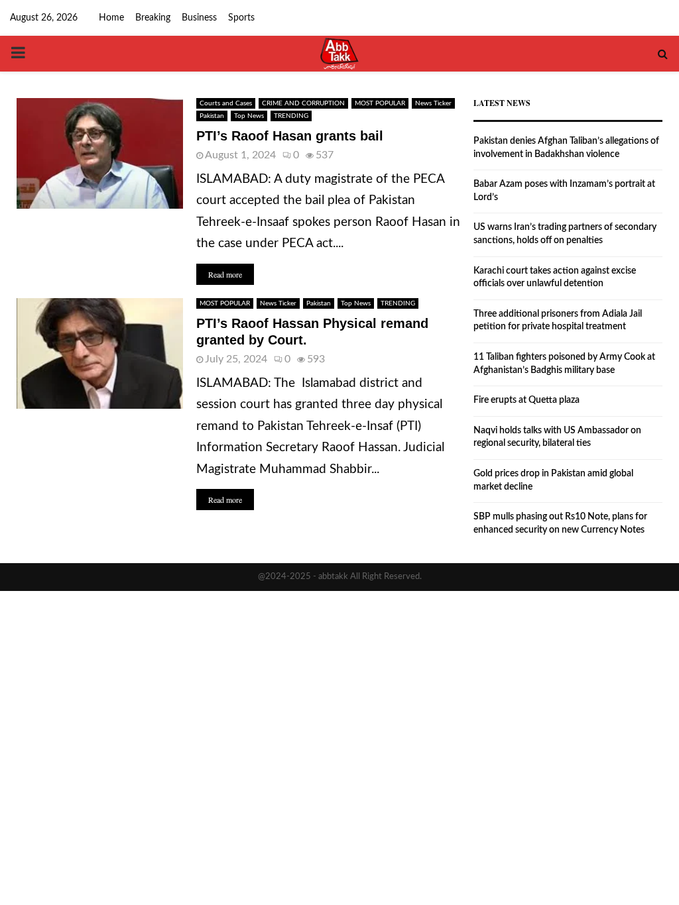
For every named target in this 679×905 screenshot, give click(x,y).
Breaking (152, 18)
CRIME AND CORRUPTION (303, 103)
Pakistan (212, 116)
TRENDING (291, 116)
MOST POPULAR (380, 103)
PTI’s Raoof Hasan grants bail (289, 136)
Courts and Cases (226, 103)
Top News (249, 116)
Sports (241, 18)
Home (111, 18)
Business (199, 18)
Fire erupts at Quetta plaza (526, 400)
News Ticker (433, 103)
